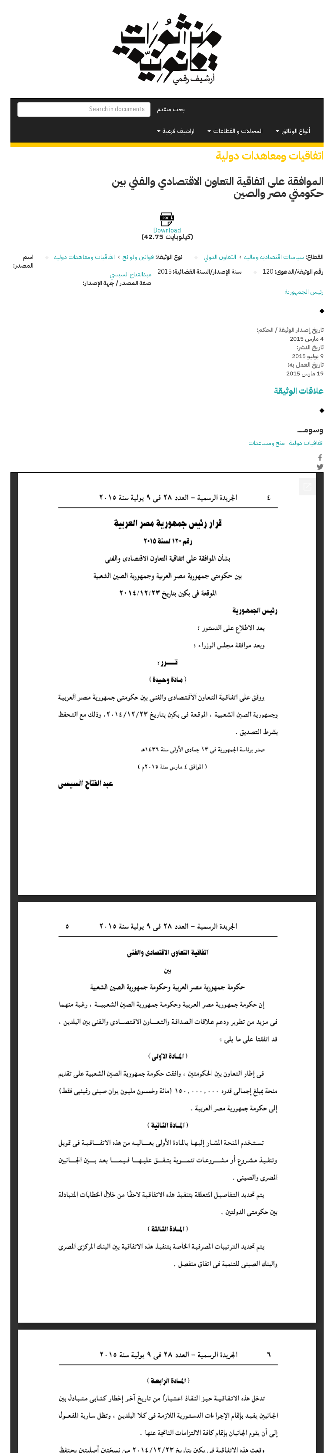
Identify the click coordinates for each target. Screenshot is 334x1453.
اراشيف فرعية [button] (177, 131)
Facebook (320, 457)
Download (167, 231)
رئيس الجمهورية (304, 291)
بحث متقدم (171, 109)
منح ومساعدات (266, 443)
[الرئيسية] (167, 49)
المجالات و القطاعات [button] (237, 131)
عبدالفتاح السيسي (130, 274)
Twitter (320, 466)
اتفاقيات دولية (306, 443)
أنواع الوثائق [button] (295, 131)
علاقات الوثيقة (299, 391)
